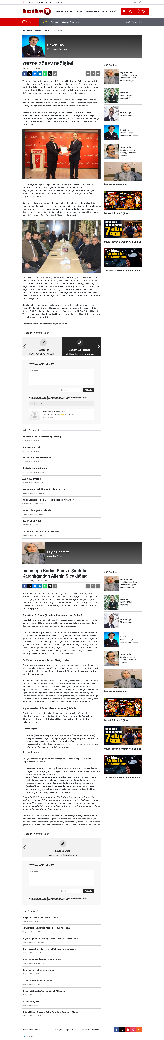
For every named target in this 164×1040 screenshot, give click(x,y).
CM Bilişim (29, 1037)
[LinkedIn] (39, 73)
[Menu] (124, 11)
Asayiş (113, 11)
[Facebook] (24, 73)
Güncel (80, 11)
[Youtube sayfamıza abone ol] (127, 1029)
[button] (88, 73)
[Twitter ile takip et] (122, 1029)
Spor (104, 11)
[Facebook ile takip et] (116, 1029)
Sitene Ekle (59, 2)
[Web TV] (135, 2)
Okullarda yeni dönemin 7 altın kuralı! (65, 22)
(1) (58, 417)
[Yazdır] (55, 73)
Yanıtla (46, 417)
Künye (67, 1030)
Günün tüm (134, 22)
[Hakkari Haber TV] (36, 11)
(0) (53, 417)
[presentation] (30, 22)
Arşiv (51, 2)
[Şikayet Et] (91, 417)
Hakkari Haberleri (65, 11)
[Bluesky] (34, 73)
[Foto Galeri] (140, 2)
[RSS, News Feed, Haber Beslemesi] (139, 1029)
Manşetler (31, 2)
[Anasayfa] (23, 2)
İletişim (74, 1030)
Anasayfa (28, 31)
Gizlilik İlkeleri (84, 1030)
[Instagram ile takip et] (133, 1029)
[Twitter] (29, 73)
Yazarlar (38, 31)
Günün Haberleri (42, 2)
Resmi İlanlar (93, 11)
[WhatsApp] (45, 73)
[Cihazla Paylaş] (50, 73)
